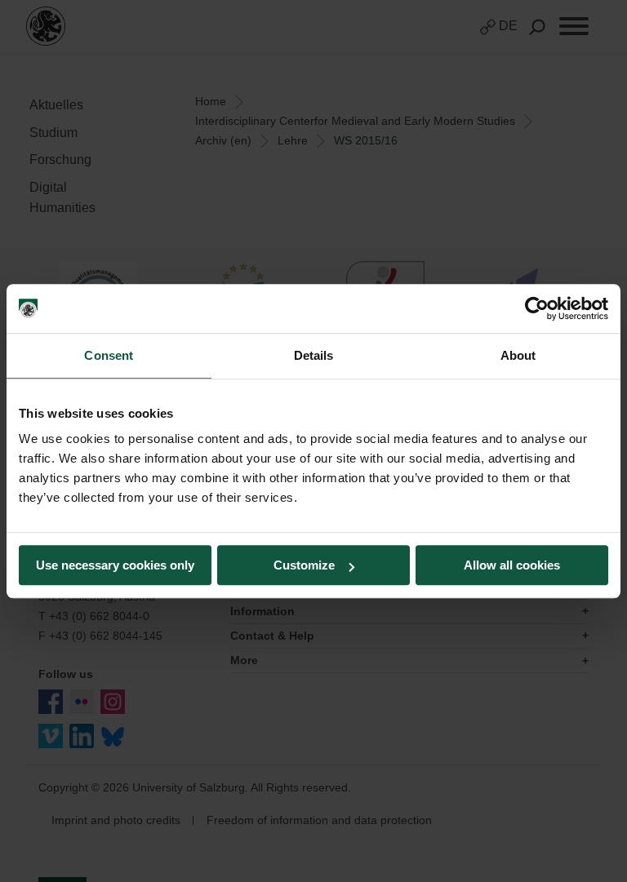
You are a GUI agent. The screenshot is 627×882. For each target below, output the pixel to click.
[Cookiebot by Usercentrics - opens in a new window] (536, 308)
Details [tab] (314, 355)
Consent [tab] (108, 355)
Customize (304, 565)
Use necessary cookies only (115, 565)
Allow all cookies (512, 565)
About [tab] (518, 355)
